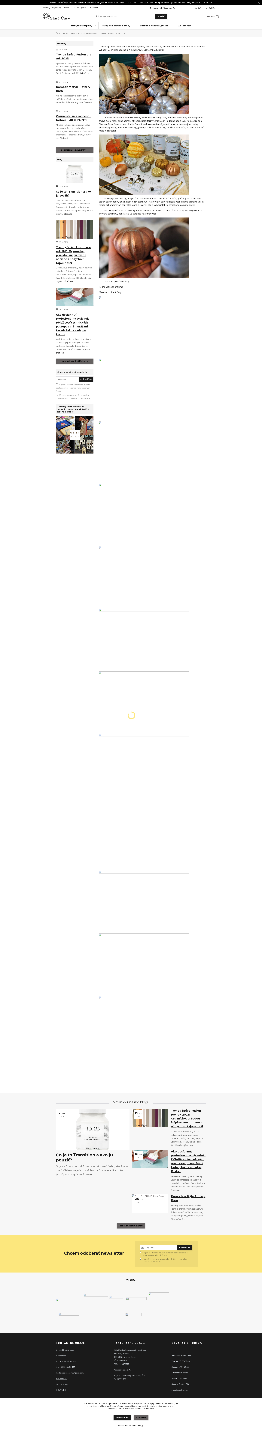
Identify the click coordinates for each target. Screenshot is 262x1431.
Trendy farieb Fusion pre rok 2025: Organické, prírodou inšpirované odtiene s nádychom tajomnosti (73, 255)
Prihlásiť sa (86, 379)
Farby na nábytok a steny (116, 25)
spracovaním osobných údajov (165, 1259)
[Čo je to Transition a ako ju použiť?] (74, 174)
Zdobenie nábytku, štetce (154, 25)
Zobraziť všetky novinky (73, 150)
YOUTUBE (61, 1390)
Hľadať (161, 16)
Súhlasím (141, 1417)
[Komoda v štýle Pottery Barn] (150, 1203)
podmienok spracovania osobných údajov (165, 1254)
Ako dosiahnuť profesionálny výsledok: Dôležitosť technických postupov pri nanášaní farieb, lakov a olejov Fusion (73, 324)
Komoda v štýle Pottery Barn (73, 89)
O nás (66, 7)
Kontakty (94, 7)
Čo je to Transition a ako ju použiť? (73, 193)
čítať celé (85, 73)
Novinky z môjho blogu (52, 7)
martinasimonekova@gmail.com (70, 1373)
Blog (73, 33)
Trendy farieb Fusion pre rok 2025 (73, 56)
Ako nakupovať (79, 7)
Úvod (58, 33)
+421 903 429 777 (182, 8)
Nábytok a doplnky (81, 25)
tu (142, 1425)
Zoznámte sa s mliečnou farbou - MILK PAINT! (73, 118)
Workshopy (184, 25)
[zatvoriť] (258, 2)
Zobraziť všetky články (73, 361)
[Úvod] (59, 16)
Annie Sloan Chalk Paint (87, 33)
